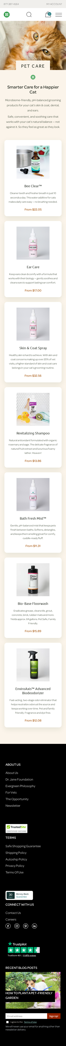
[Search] (29, 14)
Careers (11, 919)
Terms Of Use (14, 872)
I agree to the (23, 1021)
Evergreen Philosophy (20, 786)
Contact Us (13, 912)
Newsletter (13, 805)
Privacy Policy (15, 865)
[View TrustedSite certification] (16, 828)
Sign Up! (53, 1016)
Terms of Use (30, 1021)
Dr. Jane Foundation (19, 779)
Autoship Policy (16, 859)
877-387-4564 (11, 4)
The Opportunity (17, 799)
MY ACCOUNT (54, 4)
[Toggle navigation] (57, 14)
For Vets (11, 792)
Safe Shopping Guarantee (23, 846)
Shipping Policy (16, 852)
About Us (12, 772)
